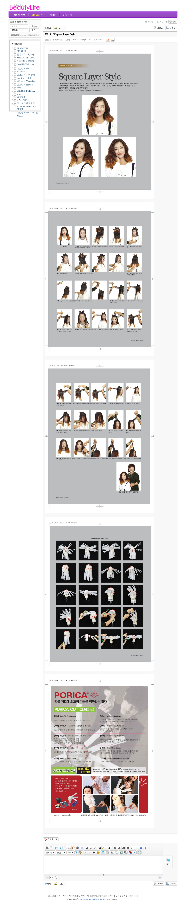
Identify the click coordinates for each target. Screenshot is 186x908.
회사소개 (52, 896)
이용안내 (134, 896)
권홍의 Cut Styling (25, 54)
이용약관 (62, 896)
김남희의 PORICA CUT (26, 92)
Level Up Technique (25, 64)
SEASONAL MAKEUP (23, 49)
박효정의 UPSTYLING (23, 98)
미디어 (53, 15)
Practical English (24, 78)
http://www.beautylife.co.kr (90, 899)
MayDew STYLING (26, 57)
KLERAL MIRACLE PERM (26, 108)
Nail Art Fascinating (25, 61)
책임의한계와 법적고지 (97, 896)
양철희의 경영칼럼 (26, 75)
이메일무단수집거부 (119, 896)
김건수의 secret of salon (25, 86)
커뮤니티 (67, 15)
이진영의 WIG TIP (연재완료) (27, 114)
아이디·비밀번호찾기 (29, 35)
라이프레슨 (37, 15)
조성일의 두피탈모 (26, 103)
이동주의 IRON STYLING (24, 70)
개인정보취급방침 (77, 896)
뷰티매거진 (19, 15)
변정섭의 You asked (26, 81)
